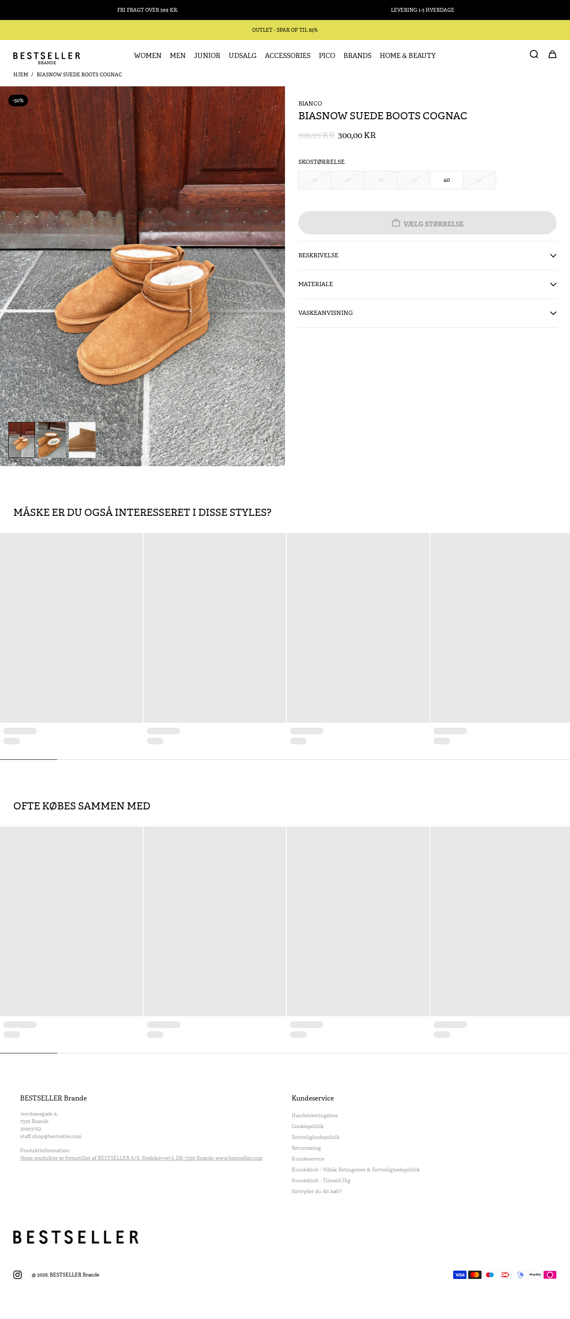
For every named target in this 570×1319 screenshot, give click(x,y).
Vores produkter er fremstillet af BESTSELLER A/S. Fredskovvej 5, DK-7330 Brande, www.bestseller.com (141, 1158)
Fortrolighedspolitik (316, 1137)
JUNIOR (207, 55)
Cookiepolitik (308, 1126)
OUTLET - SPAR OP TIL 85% (285, 30)
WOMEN (147, 55)
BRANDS (357, 55)
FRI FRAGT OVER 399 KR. (147, 10)
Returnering (306, 1148)
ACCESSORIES (287, 55)
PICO (327, 55)
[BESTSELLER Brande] (46, 56)
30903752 (30, 1129)
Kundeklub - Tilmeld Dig (321, 1180)
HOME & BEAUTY (408, 55)
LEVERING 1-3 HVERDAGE (422, 10)
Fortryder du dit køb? (317, 1191)
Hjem (20, 74)
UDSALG (243, 55)
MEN (178, 55)
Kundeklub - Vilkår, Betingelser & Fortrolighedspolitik (356, 1169)
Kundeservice (308, 1159)
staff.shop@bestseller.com (51, 1136)
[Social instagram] (17, 1275)
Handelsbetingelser (315, 1115)
